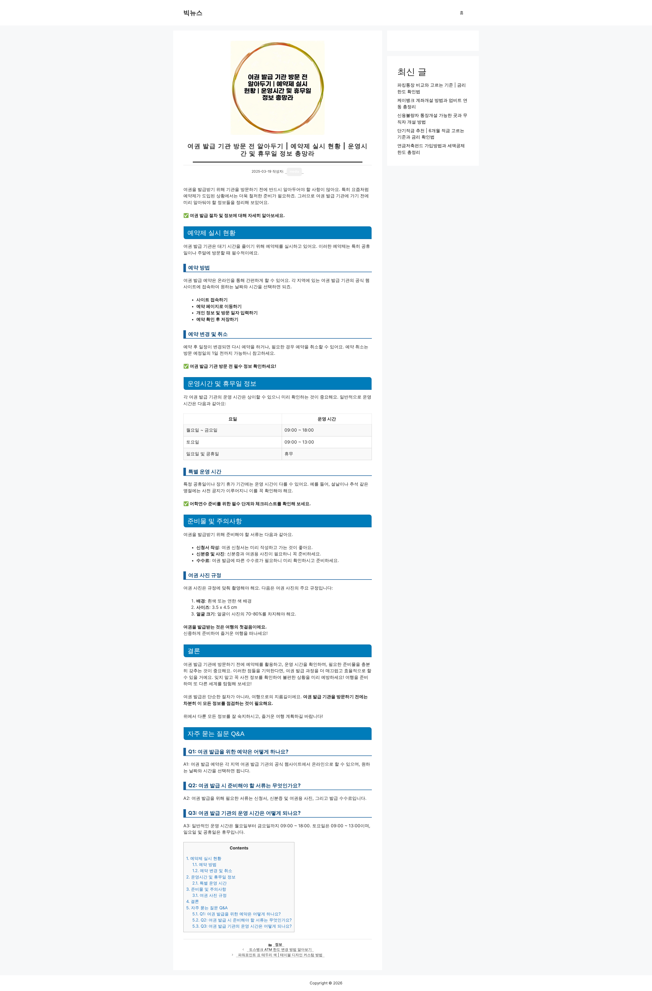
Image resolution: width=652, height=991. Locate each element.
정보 (278, 944)
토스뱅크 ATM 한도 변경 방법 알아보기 (280, 949)
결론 (192, 901)
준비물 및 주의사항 (206, 889)
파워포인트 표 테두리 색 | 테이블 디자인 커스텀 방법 (280, 955)
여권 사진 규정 (209, 895)
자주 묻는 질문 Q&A (207, 907)
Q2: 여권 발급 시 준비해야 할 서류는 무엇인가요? (242, 920)
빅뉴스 (192, 13)
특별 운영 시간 (209, 883)
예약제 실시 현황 (203, 858)
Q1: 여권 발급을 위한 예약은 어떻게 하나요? (236, 913)
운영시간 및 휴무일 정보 (211, 876)
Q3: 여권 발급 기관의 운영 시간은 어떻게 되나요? (242, 926)
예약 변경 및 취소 (212, 870)
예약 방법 (204, 864)
